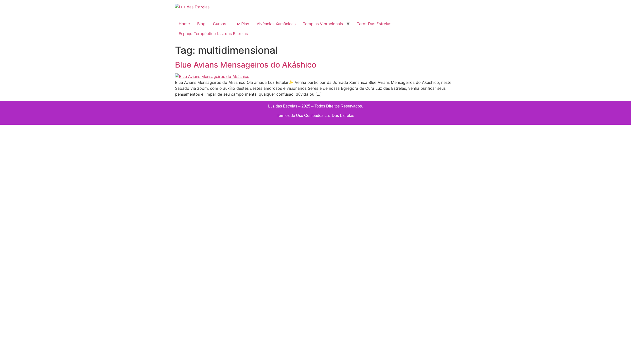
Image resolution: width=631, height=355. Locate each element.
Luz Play (241, 23)
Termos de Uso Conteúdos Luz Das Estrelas (315, 115)
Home (184, 23)
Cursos (219, 23)
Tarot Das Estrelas (374, 23)
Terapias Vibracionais (323, 23)
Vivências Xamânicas (276, 23)
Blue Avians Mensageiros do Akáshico (245, 65)
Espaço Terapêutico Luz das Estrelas (213, 33)
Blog (201, 23)
